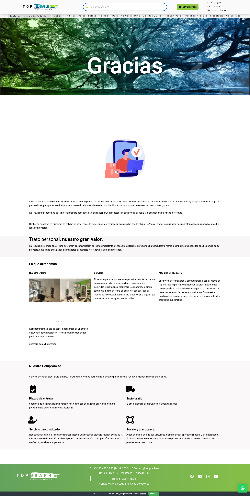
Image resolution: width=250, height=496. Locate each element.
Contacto (213, 6)
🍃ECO (56, 16)
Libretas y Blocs (153, 16)
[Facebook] (193, 478)
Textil (66, 16)
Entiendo (154, 494)
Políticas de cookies (137, 483)
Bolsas (92, 16)
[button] (32, 301)
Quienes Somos (217, 10)
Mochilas (104, 16)
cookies (143, 494)
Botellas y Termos (196, 16)
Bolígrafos (79, 16)
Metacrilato (233, 16)
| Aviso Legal (117, 483)
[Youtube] (217, 478)
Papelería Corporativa (126, 16)
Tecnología (217, 16)
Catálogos (214, 2)
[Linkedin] (201, 478)
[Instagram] (209, 478)
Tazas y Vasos (174, 16)
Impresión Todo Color (37, 16)
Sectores (15, 16)
